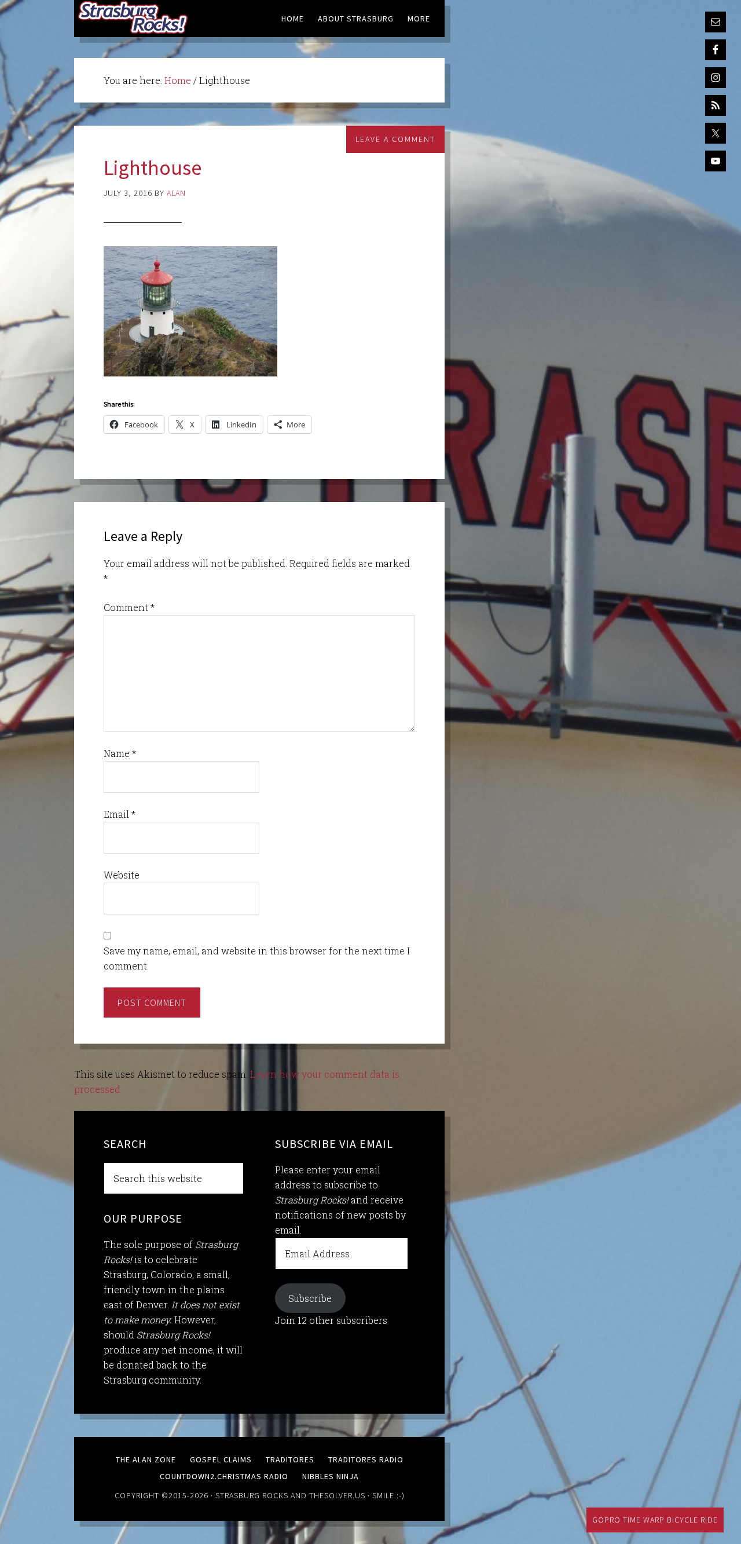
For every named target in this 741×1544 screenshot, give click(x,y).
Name (120, 753)
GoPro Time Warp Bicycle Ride (655, 1519)
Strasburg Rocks (251, 1495)
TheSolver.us (337, 1495)
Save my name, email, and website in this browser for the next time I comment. (257, 958)
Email (119, 814)
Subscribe (310, 1298)
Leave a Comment (395, 139)
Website (122, 875)
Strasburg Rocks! (135, 17)
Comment (129, 607)
